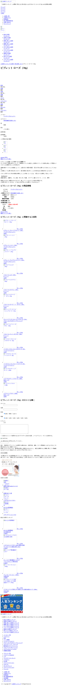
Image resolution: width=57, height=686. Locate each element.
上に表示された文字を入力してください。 (12, 441)
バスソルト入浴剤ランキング (11, 632)
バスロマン (7, 659)
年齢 (2, 416)
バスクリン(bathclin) (9, 655)
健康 (2, 94)
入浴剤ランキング (5, 64)
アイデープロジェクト (9, 116)
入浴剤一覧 (7, 16)
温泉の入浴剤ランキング (10, 629)
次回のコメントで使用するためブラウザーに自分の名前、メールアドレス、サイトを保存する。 (27, 435)
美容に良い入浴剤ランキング (11, 623)
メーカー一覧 (7, 635)
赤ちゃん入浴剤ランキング (11, 630)
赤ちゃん (3, 107)
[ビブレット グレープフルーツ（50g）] (5, 144)
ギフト (2, 97)
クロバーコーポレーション (11, 647)
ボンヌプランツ (8, 666)
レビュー (3, 421)
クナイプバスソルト (9, 662)
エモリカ (6, 664)
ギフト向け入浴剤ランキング (11, 626)
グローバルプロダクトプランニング (13, 642)
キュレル (6, 669)
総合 (2, 85)
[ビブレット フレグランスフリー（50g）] (5, 152)
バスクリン (7, 636)
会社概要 (6, 678)
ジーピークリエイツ (9, 641)
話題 (2, 88)
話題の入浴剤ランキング (10, 621)
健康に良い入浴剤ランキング (11, 624)
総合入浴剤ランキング (9, 619)
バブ (5, 656)
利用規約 (6, 19)
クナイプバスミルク (9, 667)
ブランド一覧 (7, 653)
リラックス (4, 101)
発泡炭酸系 (7, 120)
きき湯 (5, 661)
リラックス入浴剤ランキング (11, 627)
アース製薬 (7, 639)
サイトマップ (7, 24)
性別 (2, 412)
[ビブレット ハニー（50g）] (5, 148)
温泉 (2, 104)
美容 (2, 91)
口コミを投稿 (4, 452)
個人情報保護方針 (8, 20)
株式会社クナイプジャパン (11, 646)
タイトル (3, 403)
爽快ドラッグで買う (6, 159)
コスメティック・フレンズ (11, 644)
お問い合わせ (7, 22)
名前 (2, 407)
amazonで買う (4, 157)
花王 (5, 638)
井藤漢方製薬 (7, 650)
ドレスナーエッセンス (9, 658)
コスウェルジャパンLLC (10, 649)
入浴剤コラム (7, 17)
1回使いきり (19, 64)
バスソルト (4, 110)
